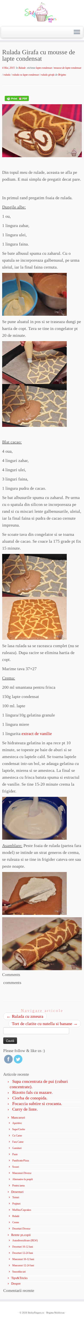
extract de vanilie (37, 733)
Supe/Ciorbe (18, 1129)
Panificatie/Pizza (20, 1160)
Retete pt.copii (21, 1235)
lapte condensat (44, 67)
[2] (34, 362)
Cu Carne (17, 1135)
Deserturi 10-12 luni (22, 1246)
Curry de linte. (25, 1109)
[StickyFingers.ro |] (42, 12)
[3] (34, 405)
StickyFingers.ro (36, 1312)
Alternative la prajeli (22, 1179)
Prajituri (16, 1203)
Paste (15, 1154)
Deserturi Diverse (21, 1228)
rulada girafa (48, 74)
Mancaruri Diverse (21, 1173)
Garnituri (17, 1148)
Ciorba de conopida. (29, 1098)
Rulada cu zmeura (24, 1016)
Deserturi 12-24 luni (22, 1252)
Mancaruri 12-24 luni (23, 1265)
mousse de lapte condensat (67, 67)
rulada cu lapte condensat (25, 74)
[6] (34, 893)
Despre (16, 1283)
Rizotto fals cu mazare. (32, 1092)
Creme (15, 1222)
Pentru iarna (18, 1185)
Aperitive (17, 1123)
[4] (34, 617)
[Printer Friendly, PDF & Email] (17, 98)
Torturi (15, 1197)
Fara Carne (17, 1141)
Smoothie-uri (19, 1271)
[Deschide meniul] (77, 32)
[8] (42, 130)
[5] (34, 817)
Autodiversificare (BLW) (25, 1240)
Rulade (22, 67)
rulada (7, 74)
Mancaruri (18, 1117)
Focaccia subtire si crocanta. (37, 1103)
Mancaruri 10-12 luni (23, 1259)
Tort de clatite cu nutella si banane (45, 1023)
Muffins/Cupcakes (21, 1209)
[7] (42, 943)
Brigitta (62, 74)
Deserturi (17, 1192)
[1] (34, 293)
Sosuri (15, 1166)
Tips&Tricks (19, 1278)
